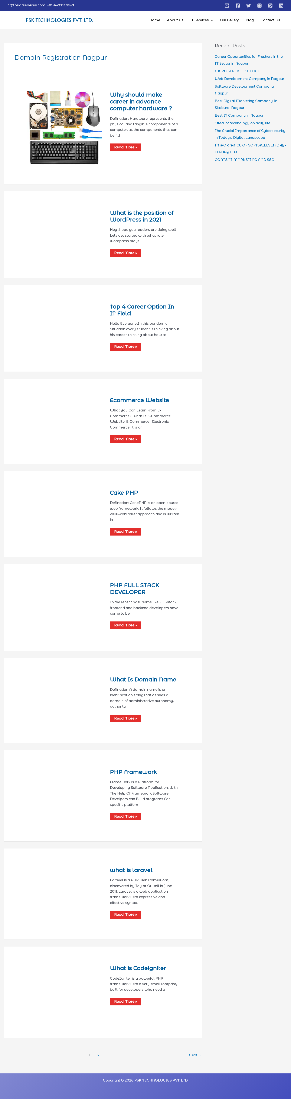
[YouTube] (227, 5)
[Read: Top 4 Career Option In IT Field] (65, 324)
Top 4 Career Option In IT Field (142, 310)
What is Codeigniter (138, 968)
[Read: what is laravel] (54, 894)
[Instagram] (259, 5)
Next (195, 1055)
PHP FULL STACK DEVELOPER (134, 588)
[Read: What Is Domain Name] (56, 695)
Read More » (125, 147)
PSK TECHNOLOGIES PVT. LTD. (59, 19)
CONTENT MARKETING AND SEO (244, 160)
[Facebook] (237, 5)
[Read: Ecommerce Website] (65, 416)
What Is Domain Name (143, 679)
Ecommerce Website (139, 400)
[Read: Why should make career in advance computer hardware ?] (64, 128)
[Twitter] (248, 5)
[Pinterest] (270, 5)
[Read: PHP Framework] (65, 782)
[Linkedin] (281, 5)
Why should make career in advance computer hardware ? (141, 101)
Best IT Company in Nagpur (239, 115)
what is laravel (131, 870)
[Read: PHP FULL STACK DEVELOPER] (65, 607)
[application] (211, 20)
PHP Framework (133, 772)
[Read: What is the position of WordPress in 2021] (65, 228)
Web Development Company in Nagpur (249, 79)
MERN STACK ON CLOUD (237, 71)
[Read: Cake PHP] (55, 509)
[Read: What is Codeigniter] (54, 992)
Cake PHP (124, 492)
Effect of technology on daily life (242, 123)
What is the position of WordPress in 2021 (142, 216)
